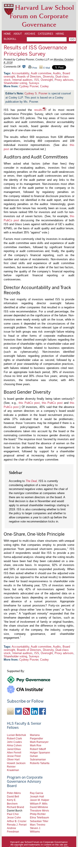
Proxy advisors (64, 79)
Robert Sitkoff (38, 749)
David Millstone (39, 807)
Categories (45, 33)
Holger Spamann (40, 752)
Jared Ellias (14, 749)
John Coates (14, 741)
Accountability (20, 73)
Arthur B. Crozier (16, 821)
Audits (57, 73)
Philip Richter (38, 814)
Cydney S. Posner (35, 93)
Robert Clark (14, 738)
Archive (29, 33)
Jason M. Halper (39, 800)
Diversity (48, 76)
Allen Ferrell (14, 752)
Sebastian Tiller (39, 821)
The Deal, (32, 481)
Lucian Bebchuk (16, 735)
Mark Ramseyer (39, 741)
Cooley (44, 86)
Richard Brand (15, 807)
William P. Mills (38, 803)
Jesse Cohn (14, 817)
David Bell (13, 796)
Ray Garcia (36, 793)
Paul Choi (13, 814)
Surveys (34, 83)
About (17, 33)
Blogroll (10, 38)
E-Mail (46, 67)
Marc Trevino (37, 824)
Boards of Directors (29, 76)
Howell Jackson (16, 763)
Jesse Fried (14, 756)
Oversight (47, 79)
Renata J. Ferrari (17, 824)
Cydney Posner (28, 86)
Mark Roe (35, 745)
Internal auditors (22, 79)
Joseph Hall (37, 796)
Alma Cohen (14, 745)
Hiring (60, 33)
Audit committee (41, 73)
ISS (36, 79)
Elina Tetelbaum (39, 817)
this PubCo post (29, 402)
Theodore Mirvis (39, 810)
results (38, 110)
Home (7, 33)
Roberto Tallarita (39, 763)
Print (34, 67)
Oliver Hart (13, 759)
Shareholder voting (15, 83)
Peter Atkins (14, 793)
